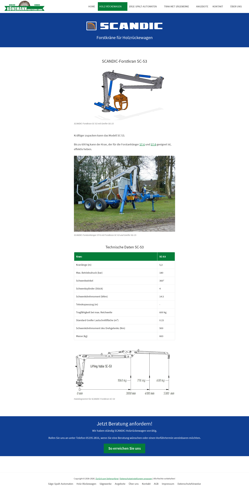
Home (91, 6)
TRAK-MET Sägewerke (176, 6)
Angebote (202, 6)
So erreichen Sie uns (124, 448)
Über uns (236, 6)
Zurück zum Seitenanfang (107, 478)
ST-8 (153, 144)
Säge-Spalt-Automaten (143, 6)
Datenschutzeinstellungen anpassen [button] (136, 478)
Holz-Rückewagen (110, 6)
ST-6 (142, 144)
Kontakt (218, 6)
